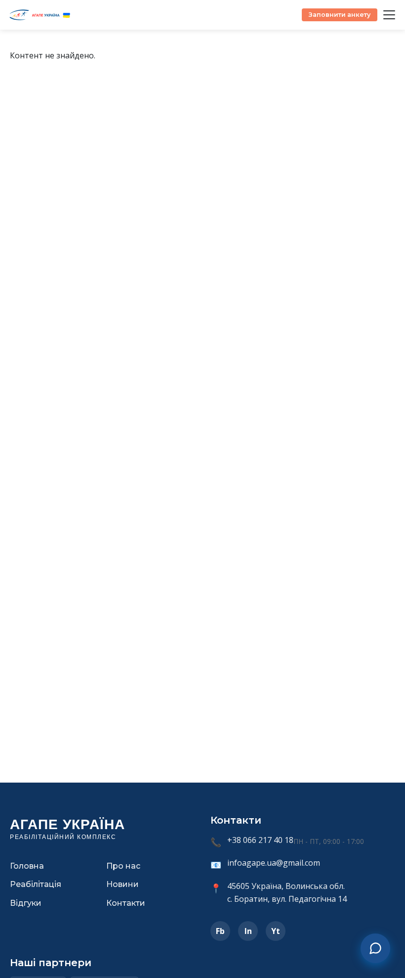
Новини (122, 884)
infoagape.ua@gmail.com (273, 862)
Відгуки (25, 903)
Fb (220, 931)
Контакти (125, 903)
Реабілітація (35, 884)
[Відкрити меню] (389, 15)
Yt (275, 931)
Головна (27, 866)
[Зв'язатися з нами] (375, 948)
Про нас (123, 866)
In (248, 931)
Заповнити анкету (339, 14)
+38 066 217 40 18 (260, 840)
